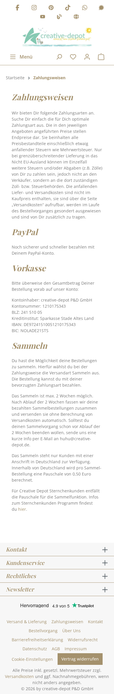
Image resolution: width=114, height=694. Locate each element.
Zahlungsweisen (67, 621)
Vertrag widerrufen (80, 659)
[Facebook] (17, 8)
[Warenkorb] (101, 57)
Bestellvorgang (43, 630)
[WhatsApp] (84, 8)
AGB (56, 648)
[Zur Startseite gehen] (57, 37)
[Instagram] (34, 8)
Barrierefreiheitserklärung (37, 639)
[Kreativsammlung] (76, 17)
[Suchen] (59, 57)
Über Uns (71, 630)
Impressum (76, 648)
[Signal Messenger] (101, 8)
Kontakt (95, 621)
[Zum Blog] (59, 17)
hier (22, 509)
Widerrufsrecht (83, 639)
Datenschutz (35, 648)
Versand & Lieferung (27, 621)
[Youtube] (42, 17)
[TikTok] (67, 8)
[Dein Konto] (87, 57)
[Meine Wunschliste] (73, 57)
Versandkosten (19, 676)
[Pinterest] (51, 8)
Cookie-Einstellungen (32, 659)
